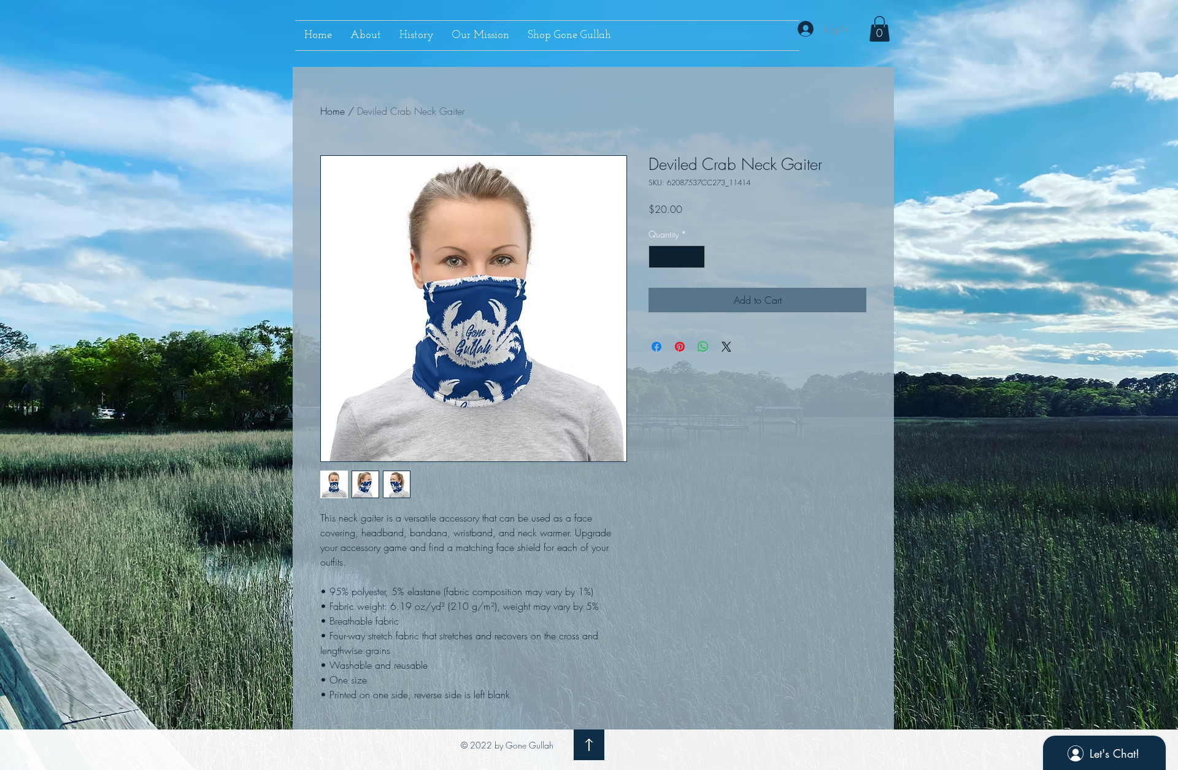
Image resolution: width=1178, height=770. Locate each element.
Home (332, 111)
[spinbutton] (677, 257)
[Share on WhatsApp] (703, 346)
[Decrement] (658, 257)
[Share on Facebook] (656, 346)
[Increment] (695, 257)
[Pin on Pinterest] (679, 346)
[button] (879, 29)
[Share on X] (726, 346)
